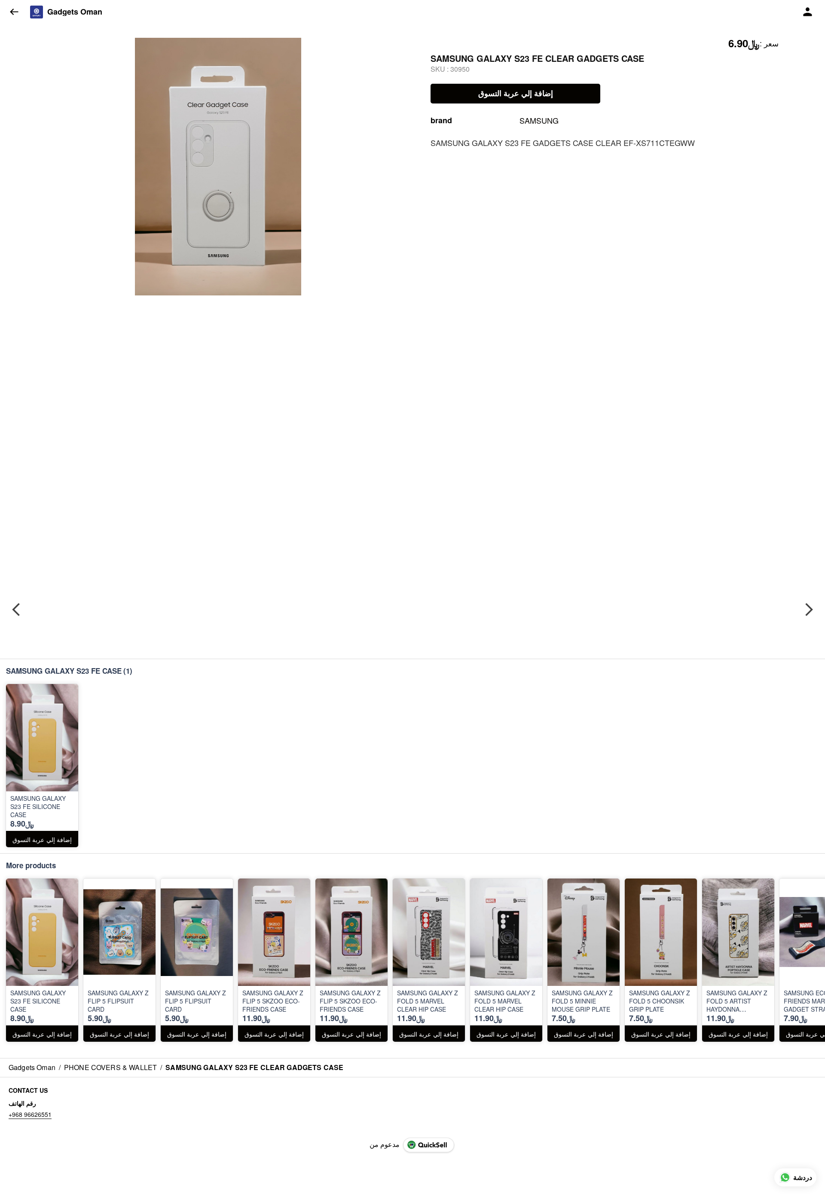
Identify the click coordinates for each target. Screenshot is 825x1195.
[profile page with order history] (807, 12)
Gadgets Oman (74, 12)
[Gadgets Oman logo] (36, 12)
